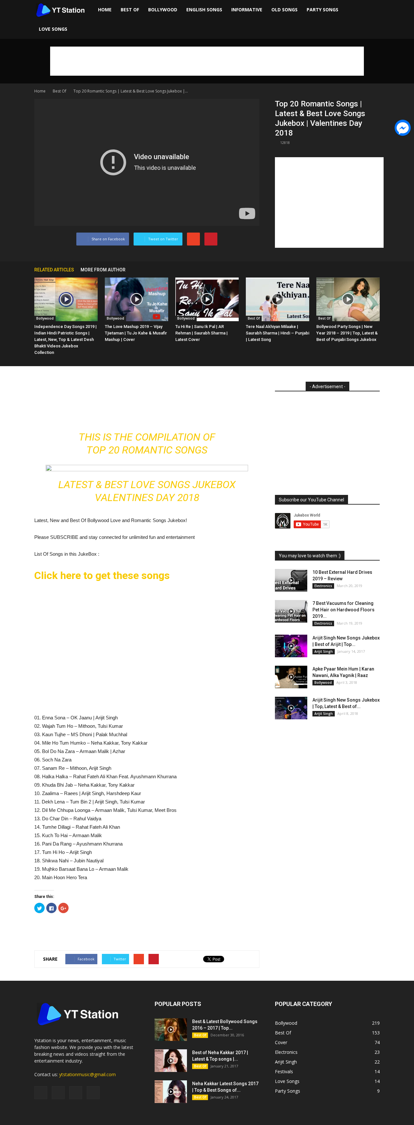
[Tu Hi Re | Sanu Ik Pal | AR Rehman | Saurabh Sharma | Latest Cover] (207, 299)
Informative (246, 9)
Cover (281, 1042)
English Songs (204, 9)
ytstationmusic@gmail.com (87, 1074)
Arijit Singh (323, 651)
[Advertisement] (207, 61)
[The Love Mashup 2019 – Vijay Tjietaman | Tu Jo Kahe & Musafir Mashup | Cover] (136, 299)
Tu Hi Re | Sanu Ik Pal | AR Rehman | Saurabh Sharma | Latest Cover (201, 333)
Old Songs (284, 9)
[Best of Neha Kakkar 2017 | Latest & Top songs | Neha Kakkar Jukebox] (171, 1060)
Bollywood (162, 9)
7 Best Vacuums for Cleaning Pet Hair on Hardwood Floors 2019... (343, 610)
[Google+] (58, 1092)
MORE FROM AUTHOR (103, 269)
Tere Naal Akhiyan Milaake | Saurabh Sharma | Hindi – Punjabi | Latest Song (277, 333)
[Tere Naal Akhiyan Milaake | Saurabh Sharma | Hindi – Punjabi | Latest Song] (277, 299)
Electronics (323, 586)
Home (105, 9)
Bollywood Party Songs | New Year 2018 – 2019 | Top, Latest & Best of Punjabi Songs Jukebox (347, 333)
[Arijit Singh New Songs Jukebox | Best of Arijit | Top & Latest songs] (291, 646)
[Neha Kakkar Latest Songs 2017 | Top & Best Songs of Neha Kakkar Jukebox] (171, 1091)
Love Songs (53, 29)
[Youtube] (93, 1092)
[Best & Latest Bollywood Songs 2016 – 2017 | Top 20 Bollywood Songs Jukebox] (171, 1029)
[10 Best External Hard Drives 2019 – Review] (291, 580)
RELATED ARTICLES (54, 269)
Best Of (130, 9)
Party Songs (322, 9)
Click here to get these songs (102, 575)
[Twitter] (75, 1092)
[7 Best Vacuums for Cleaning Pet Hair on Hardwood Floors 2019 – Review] (291, 611)
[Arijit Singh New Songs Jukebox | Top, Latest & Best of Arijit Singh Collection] (291, 708)
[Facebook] (40, 1092)
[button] (372, 19)
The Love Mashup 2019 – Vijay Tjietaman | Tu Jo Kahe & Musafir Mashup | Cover (136, 333)
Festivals (284, 1071)
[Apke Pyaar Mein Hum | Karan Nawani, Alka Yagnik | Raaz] (291, 677)
